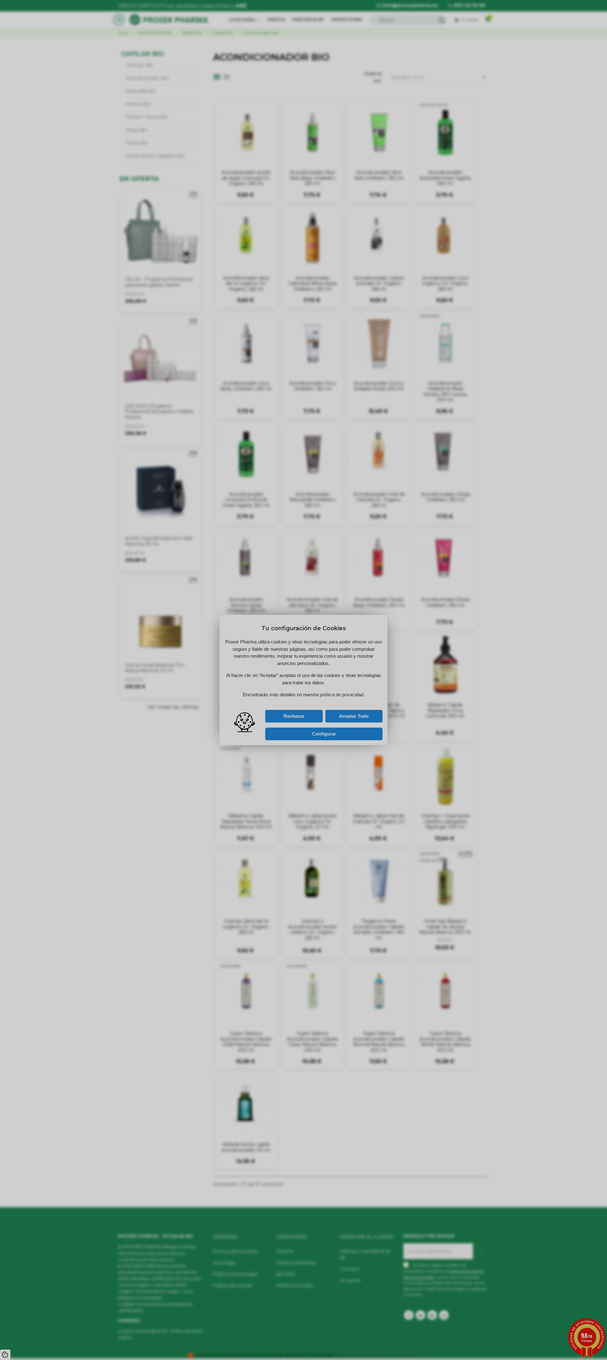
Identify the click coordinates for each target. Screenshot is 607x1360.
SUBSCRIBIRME (328, 693)
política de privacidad (289, 700)
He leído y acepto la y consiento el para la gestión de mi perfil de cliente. (297, 702)
